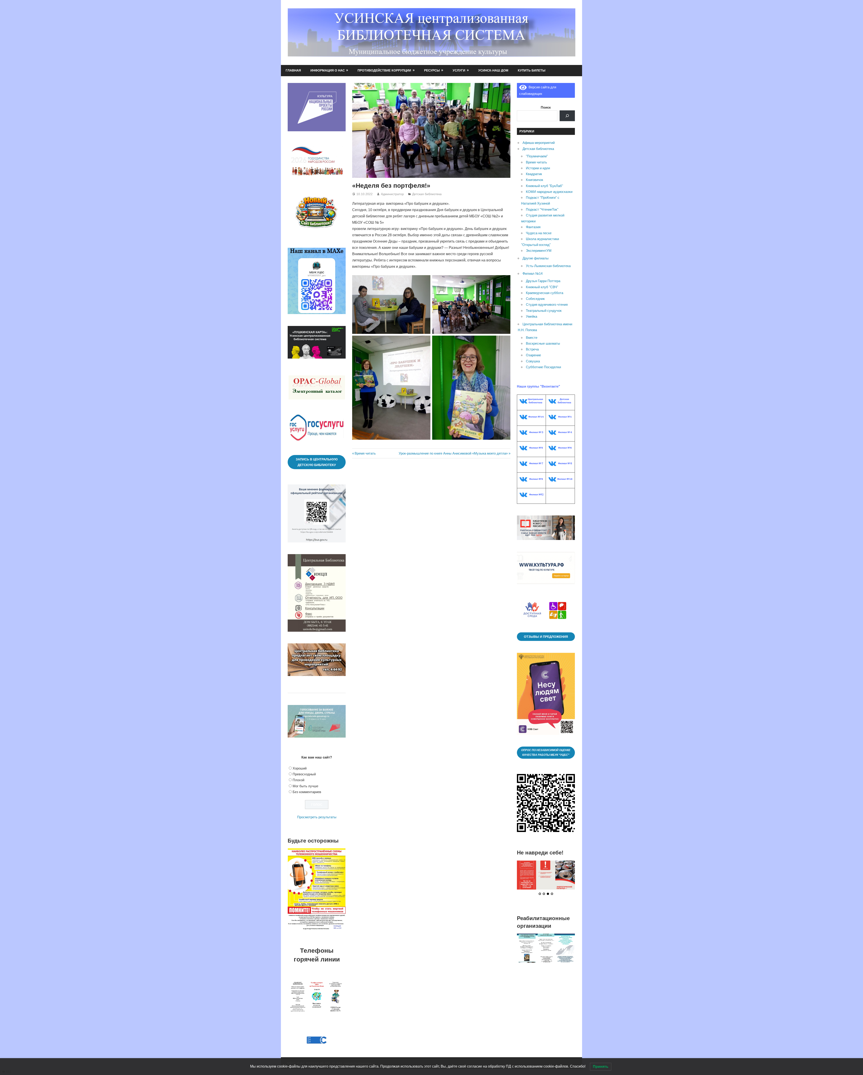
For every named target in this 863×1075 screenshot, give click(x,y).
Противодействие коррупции (384, 70)
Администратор (392, 194)
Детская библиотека (427, 194)
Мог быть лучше (305, 786)
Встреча (532, 349)
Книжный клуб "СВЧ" (542, 287)
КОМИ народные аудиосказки (549, 192)
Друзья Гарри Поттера (543, 281)
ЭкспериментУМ (539, 250)
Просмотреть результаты (316, 817)
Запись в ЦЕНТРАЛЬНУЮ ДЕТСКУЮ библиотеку (317, 462)
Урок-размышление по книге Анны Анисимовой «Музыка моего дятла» (453, 453)
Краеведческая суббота (544, 293)
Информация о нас (327, 70)
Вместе (531, 337)
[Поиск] (567, 115)
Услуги (459, 70)
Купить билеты (531, 70)
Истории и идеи (538, 168)
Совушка (533, 361)
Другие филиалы (536, 258)
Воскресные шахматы (543, 343)
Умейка (531, 316)
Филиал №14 (533, 273)
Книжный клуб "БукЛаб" (544, 186)
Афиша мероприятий (539, 143)
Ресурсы (432, 70)
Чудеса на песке (539, 233)
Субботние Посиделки (543, 367)
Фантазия (533, 227)
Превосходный (304, 774)
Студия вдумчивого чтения (547, 304)
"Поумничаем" (537, 156)
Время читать (365, 453)
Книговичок (534, 180)
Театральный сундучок (544, 310)
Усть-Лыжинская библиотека (548, 266)
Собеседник (535, 299)
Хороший (300, 768)
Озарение (533, 355)
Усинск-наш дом (493, 70)
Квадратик (534, 174)
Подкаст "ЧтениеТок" (542, 209)
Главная (293, 70)
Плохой (298, 780)
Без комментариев (307, 792)
